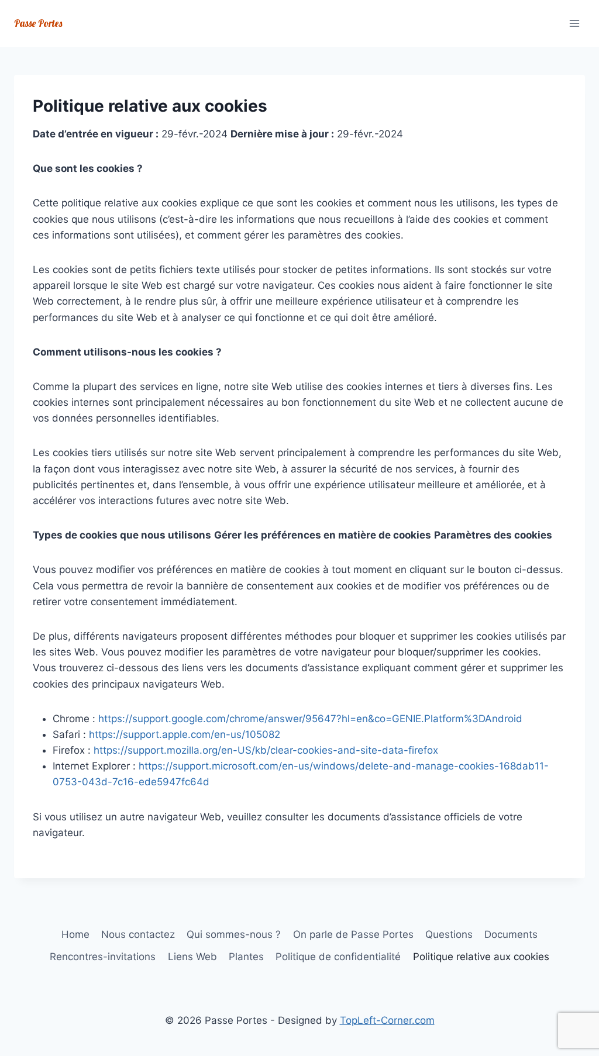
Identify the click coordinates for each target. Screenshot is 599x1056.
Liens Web (192, 956)
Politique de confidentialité (338, 956)
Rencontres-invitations (103, 956)
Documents (511, 934)
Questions (449, 934)
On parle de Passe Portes (353, 934)
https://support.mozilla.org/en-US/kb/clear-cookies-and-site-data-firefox (266, 750)
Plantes (246, 956)
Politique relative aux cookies (481, 956)
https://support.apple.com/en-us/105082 (184, 734)
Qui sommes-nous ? (234, 934)
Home (75, 934)
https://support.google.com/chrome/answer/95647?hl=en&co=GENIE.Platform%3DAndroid (310, 718)
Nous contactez (138, 934)
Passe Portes (38, 23)
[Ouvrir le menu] (574, 23)
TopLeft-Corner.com (387, 1020)
